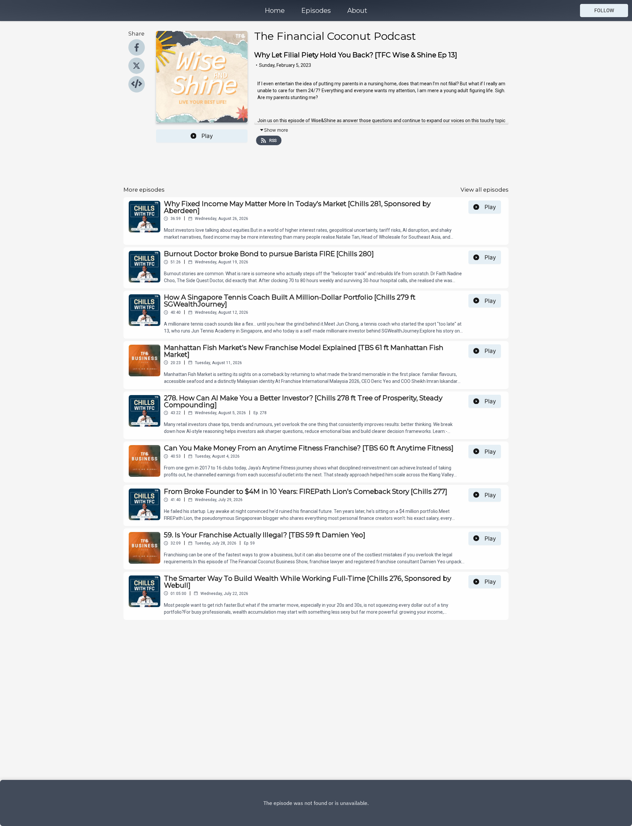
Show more (276, 130)
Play (207, 135)
